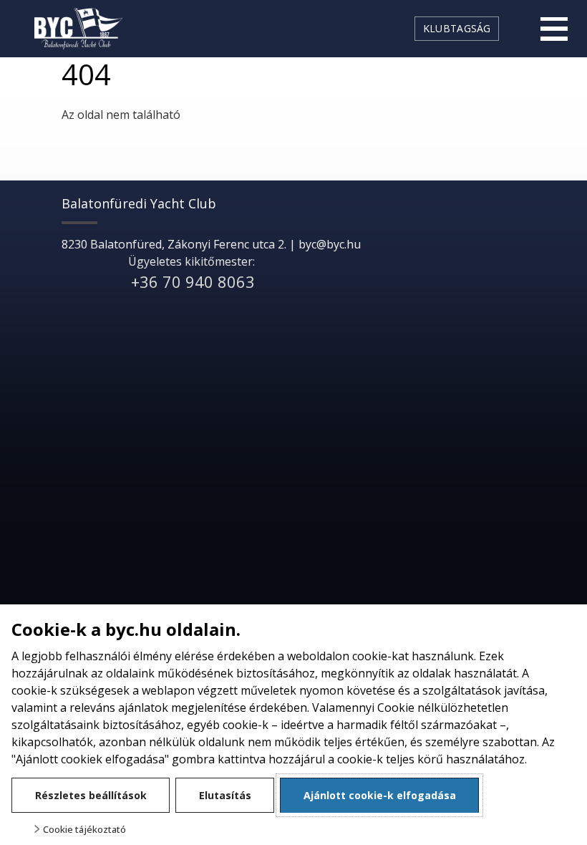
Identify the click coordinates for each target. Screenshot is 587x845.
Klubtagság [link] (457, 28)
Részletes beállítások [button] (91, 795)
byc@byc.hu (330, 244)
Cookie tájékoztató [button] (84, 830)
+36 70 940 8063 (193, 281)
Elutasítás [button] (225, 795)
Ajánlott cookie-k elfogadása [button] (380, 795)
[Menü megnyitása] (554, 28)
